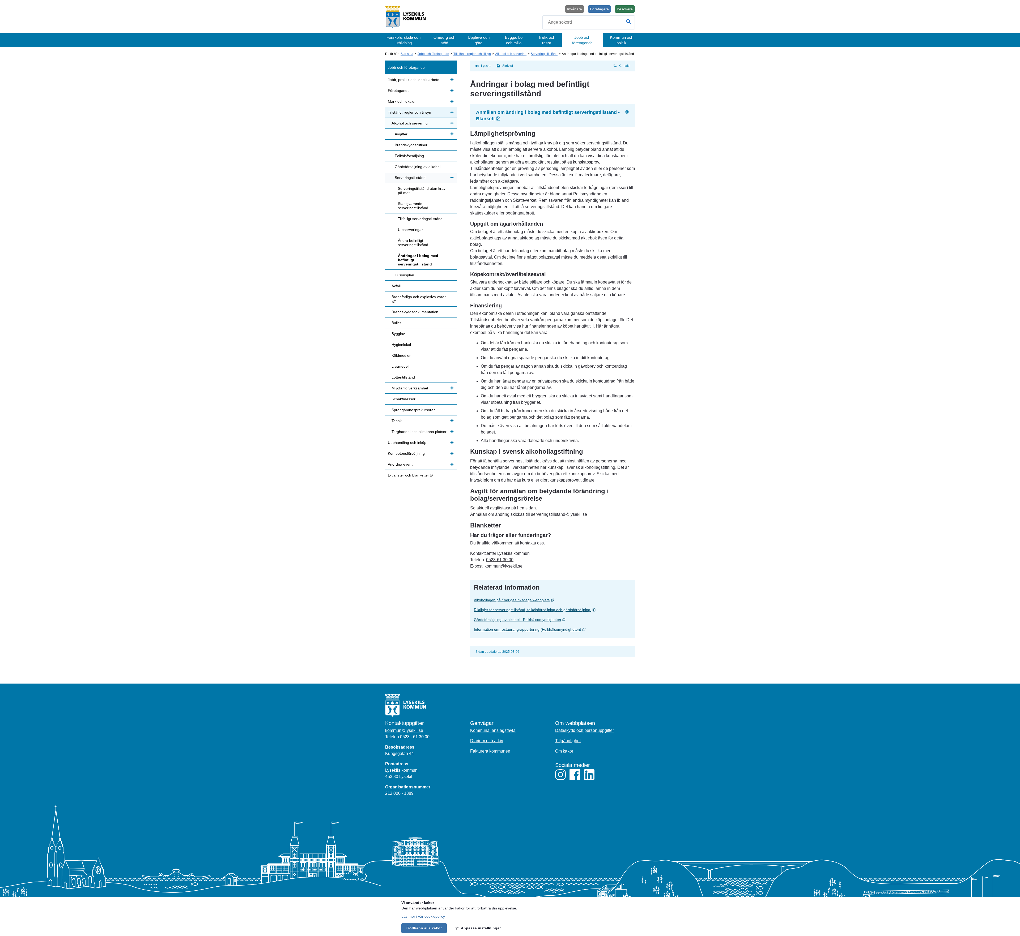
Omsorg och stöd (444, 40)
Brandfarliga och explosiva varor (424, 299)
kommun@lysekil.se (503, 566)
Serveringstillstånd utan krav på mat (421, 190)
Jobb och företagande (582, 40)
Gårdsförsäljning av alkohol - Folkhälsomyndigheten (552, 619)
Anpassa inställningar (481, 928)
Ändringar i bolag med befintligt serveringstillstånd (418, 260)
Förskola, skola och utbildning (403, 40)
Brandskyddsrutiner (411, 145)
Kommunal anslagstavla (493, 730)
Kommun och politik (621, 40)
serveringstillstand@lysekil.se (559, 514)
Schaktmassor (403, 399)
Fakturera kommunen (490, 751)
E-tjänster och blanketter (422, 475)
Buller (396, 323)
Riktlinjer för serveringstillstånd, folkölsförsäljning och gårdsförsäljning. (552, 609)
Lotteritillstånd (403, 377)
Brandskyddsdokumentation (415, 312)
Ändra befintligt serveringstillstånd (413, 242)
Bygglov (398, 334)
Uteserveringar (410, 229)
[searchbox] (588, 22)
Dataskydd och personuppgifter (584, 730)
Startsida (407, 54)
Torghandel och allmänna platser (419, 432)
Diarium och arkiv (486, 741)
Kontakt (624, 66)
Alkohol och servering (510, 54)
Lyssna (486, 66)
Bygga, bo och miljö (513, 40)
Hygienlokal (401, 344)
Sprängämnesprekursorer (413, 410)
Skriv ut (507, 66)
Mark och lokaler (402, 101)
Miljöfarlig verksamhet (410, 388)
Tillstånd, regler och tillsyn (472, 54)
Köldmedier (401, 355)
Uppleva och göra (479, 40)
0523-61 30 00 (499, 559)
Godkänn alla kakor (424, 928)
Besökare (626, 10)
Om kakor (564, 751)
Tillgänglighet (568, 741)
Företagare (599, 9)
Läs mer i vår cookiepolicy (423, 916)
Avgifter (401, 134)
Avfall (396, 286)
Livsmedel (400, 366)
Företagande (399, 90)
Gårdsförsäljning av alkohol (417, 167)
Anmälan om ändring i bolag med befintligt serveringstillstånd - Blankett (548, 115)
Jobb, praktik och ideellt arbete (413, 80)
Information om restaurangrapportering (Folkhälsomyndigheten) (552, 629)
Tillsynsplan (404, 275)
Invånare (574, 9)
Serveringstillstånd (544, 54)
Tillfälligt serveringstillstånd (420, 219)
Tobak (397, 421)
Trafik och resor (546, 40)
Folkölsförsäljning (409, 156)
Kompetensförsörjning (406, 453)
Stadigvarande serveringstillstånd (413, 205)
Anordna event (400, 464)
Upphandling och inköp (407, 442)
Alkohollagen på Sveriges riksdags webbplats (552, 600)
